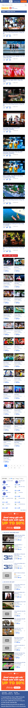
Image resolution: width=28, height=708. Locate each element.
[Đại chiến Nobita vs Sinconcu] (8, 548)
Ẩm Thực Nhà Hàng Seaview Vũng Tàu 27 (13, 248)
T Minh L (19, 613)
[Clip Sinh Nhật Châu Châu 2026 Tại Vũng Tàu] (19, 277)
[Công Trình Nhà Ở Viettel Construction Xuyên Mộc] (9, 436)
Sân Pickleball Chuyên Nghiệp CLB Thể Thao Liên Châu (13, 56)
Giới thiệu (4, 692)
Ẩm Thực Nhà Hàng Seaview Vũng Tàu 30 (13, 32)
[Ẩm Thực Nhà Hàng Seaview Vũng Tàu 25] (9, 309)
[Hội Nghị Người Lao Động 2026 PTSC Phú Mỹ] (19, 436)
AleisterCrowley (10, 498)
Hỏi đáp (16, 692)
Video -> (4, 11)
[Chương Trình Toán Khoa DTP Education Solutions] (14, 118)
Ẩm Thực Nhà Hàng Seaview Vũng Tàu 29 (13, 104)
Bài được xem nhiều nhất (11, 532)
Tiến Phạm (9, 34)
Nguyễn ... (20, 647)
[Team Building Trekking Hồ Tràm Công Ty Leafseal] (14, 214)
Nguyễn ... (20, 640)
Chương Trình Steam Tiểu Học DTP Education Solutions (12, 152)
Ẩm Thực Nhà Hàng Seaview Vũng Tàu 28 (13, 200)
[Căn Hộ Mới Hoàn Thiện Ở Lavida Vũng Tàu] (9, 388)
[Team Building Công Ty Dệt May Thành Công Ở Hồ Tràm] (8, 605)
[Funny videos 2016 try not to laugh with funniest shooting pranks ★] (7, 587)
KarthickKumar (22, 504)
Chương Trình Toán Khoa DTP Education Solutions (11, 128)
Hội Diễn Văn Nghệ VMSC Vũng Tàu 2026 (13, 80)
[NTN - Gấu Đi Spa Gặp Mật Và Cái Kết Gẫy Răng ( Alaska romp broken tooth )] (8, 622)
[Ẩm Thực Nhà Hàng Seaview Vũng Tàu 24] (19, 325)
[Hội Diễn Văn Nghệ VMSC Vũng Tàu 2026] (14, 71)
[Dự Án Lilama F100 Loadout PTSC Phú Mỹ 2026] (19, 309)
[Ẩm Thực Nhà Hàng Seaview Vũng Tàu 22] (19, 373)
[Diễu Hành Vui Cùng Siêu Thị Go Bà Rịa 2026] (19, 341)
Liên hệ (10, 692)
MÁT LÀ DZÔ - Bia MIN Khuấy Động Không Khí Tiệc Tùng (13, 176)
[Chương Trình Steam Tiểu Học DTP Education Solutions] (14, 142)
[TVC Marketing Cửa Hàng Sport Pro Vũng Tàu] (9, 261)
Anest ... (19, 621)
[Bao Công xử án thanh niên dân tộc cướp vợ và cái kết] (7, 640)
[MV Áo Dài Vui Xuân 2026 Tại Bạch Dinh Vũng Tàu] (19, 420)
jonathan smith (10, 480)
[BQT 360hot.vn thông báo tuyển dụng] (8, 557)
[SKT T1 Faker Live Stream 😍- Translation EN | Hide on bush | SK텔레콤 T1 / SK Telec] (7, 575)
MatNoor (8, 504)
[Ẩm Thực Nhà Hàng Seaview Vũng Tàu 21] (19, 404)
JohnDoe (21, 492)
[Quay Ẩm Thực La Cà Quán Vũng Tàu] (8, 631)
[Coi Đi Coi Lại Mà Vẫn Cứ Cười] (7, 647)
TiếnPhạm (9, 268)
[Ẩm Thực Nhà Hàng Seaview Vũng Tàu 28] (14, 190)
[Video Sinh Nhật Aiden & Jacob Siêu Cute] (9, 325)
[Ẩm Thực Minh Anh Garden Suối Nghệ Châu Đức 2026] (9, 452)
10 (14, 467)
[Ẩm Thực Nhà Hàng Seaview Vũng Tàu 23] (19, 357)
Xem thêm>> (23, 510)
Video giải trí (11, 11)
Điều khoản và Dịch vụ (7, 693)
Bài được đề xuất (9, 582)
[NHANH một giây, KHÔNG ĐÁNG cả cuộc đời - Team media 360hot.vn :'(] (8, 538)
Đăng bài (23, 1)
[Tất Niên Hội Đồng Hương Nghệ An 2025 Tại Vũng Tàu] (9, 420)
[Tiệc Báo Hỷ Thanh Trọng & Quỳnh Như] (19, 293)
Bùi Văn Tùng (22, 486)
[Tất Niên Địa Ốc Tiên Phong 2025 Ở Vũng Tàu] (9, 404)
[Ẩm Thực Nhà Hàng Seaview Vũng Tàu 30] (14, 23)
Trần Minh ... (20, 587)
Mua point (17, 693)
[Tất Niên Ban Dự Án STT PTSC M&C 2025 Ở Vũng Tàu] (19, 388)
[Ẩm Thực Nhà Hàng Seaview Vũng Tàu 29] (14, 95)
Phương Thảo (22, 498)
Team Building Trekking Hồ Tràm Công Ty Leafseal (13, 224)
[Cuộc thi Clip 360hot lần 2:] (8, 566)
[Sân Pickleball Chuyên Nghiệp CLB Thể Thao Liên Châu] (14, 47)
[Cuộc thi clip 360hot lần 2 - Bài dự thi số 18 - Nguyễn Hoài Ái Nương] (8, 595)
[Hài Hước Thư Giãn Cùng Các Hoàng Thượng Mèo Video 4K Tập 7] (8, 656)
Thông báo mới (5, 8)
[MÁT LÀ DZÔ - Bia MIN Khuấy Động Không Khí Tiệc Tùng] (14, 166)
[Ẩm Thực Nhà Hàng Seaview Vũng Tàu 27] (14, 238)
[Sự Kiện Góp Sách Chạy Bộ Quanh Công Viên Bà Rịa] (19, 261)
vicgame (8, 486)
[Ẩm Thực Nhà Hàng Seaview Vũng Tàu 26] (9, 277)
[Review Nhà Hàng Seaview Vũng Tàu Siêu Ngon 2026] (9, 293)
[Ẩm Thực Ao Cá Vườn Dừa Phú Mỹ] (9, 357)
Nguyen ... (20, 575)
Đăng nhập (17, 1)
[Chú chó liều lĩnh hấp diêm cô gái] (7, 613)
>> (19, 467)
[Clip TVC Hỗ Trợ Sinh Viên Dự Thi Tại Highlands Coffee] (9, 341)
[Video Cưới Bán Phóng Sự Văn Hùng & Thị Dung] (9, 373)
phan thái (8, 492)
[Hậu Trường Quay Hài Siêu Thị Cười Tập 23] (8, 665)
